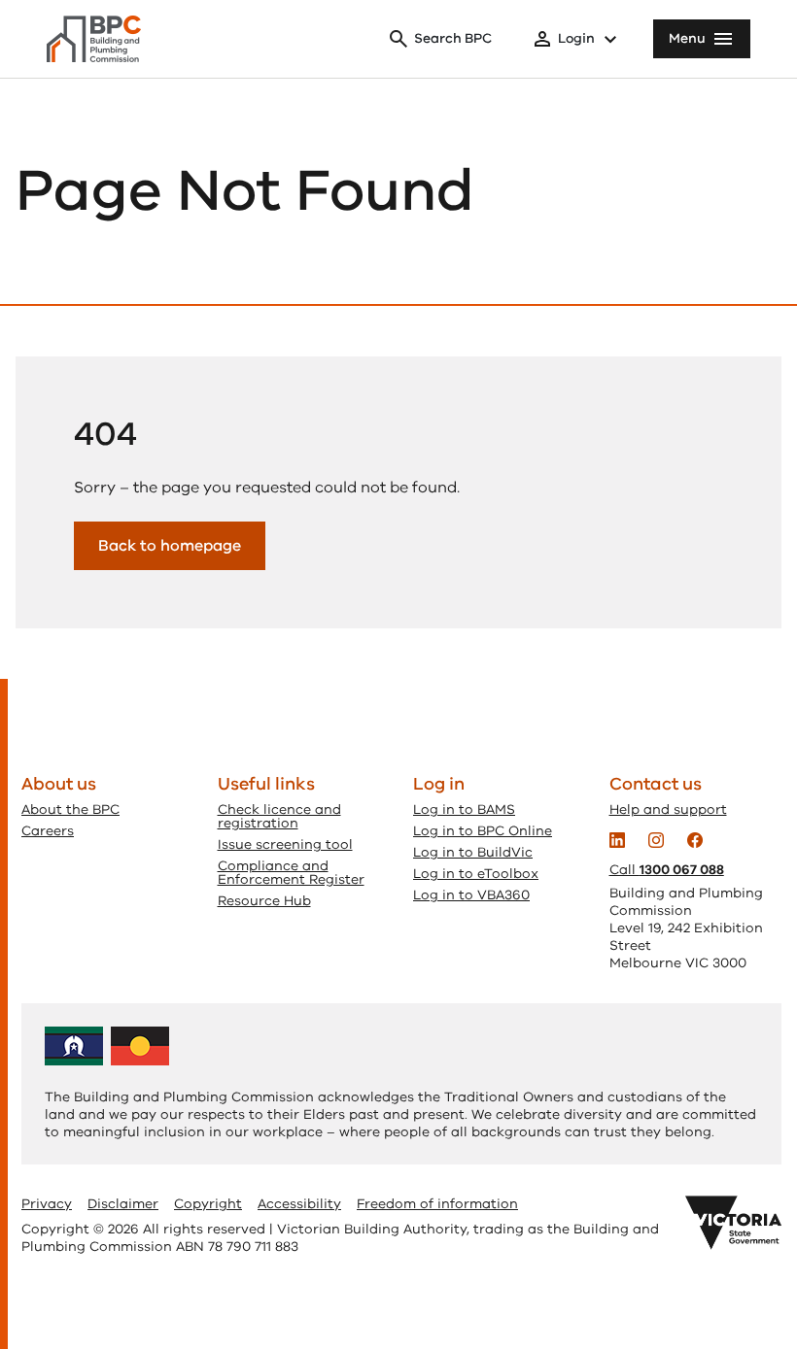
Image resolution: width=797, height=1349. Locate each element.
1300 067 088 (682, 869)
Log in (439, 783)
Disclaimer (122, 1204)
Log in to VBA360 (471, 895)
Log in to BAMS (464, 809)
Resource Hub (264, 901)
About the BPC (70, 809)
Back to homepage (169, 545)
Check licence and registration (279, 816)
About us (58, 783)
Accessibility (299, 1204)
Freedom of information (437, 1204)
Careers (47, 831)
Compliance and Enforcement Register (291, 873)
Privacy (46, 1204)
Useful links (266, 783)
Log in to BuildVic (473, 852)
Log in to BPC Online (482, 831)
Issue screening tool (285, 844)
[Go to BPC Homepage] (94, 39)
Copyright (208, 1204)
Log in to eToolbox (475, 873)
